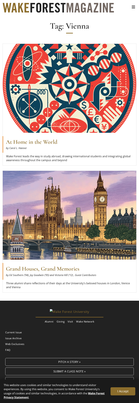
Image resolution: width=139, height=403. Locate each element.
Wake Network (85, 321)
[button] (133, 7)
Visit (70, 321)
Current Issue (13, 332)
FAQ (8, 350)
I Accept (122, 391)
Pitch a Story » (69, 362)
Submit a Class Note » (69, 371)
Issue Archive (13, 338)
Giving (61, 321)
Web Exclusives (14, 344)
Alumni (49, 321)
